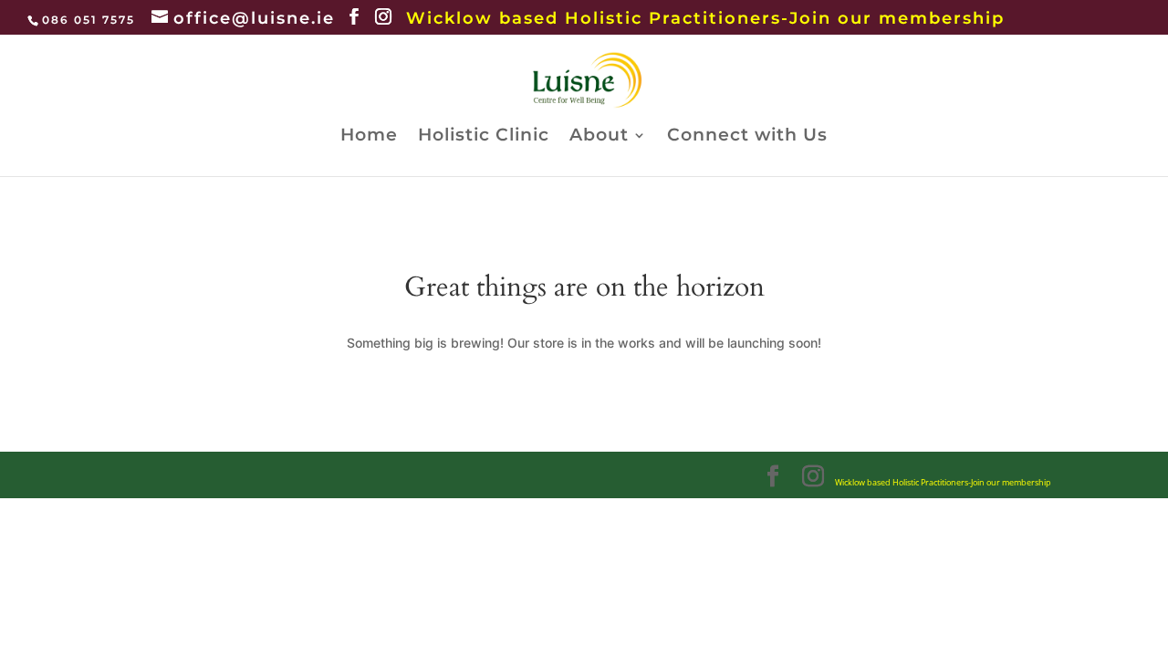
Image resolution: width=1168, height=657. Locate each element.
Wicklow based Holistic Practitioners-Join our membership (705, 18)
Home (369, 137)
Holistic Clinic (483, 137)
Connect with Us (747, 137)
